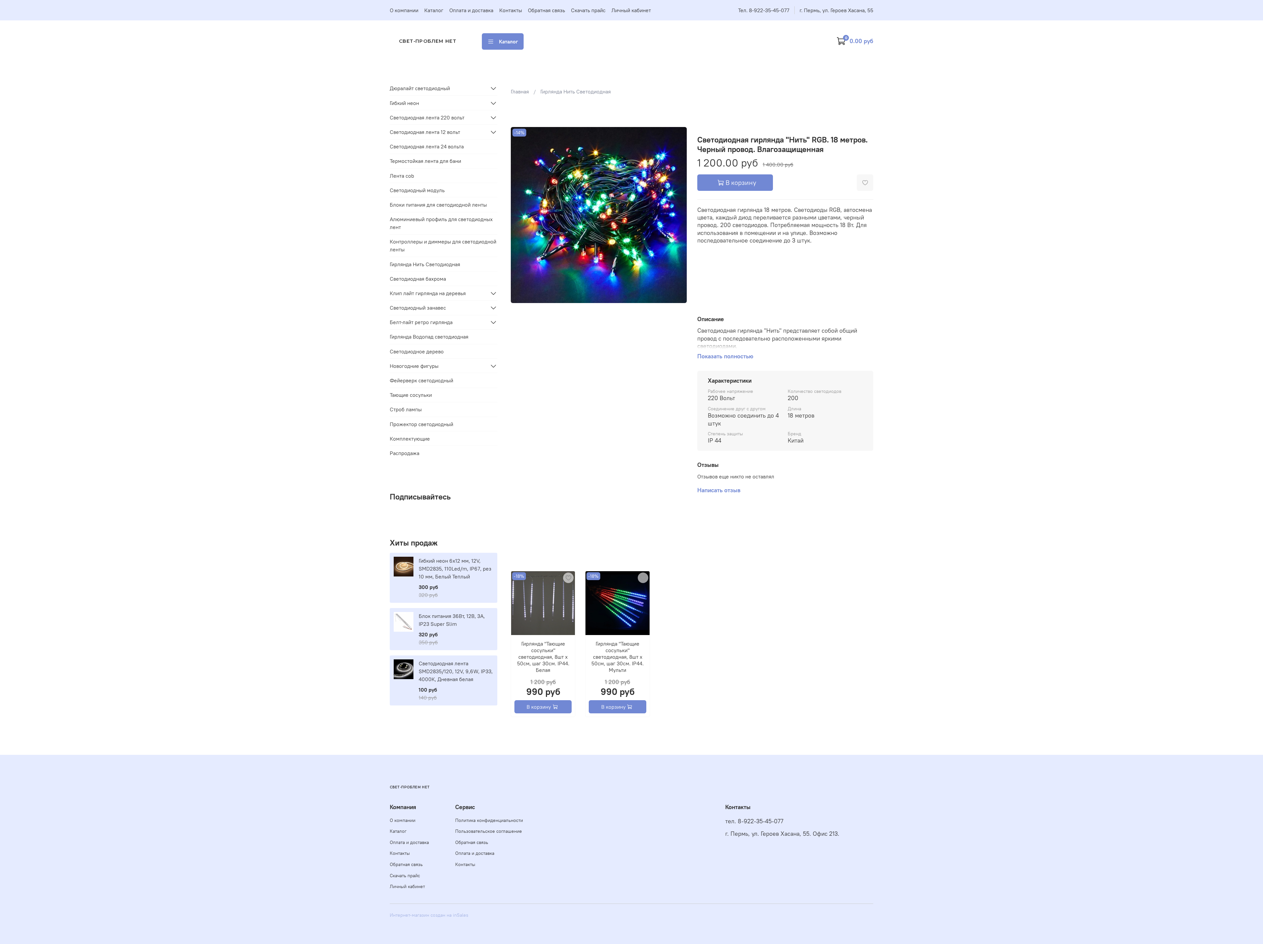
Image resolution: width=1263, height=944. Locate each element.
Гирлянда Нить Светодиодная (575, 91)
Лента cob (402, 175)
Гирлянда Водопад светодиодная (429, 336)
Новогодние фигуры (414, 366)
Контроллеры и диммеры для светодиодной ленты (443, 245)
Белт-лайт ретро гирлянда (421, 322)
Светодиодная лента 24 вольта (427, 146)
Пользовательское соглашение (488, 831)
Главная (520, 91)
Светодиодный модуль (417, 190)
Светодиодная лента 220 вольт (427, 117)
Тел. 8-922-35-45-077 (763, 10)
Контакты (510, 10)
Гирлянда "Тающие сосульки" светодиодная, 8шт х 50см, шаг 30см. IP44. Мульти (617, 657)
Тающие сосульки (411, 395)
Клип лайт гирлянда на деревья (428, 293)
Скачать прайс (588, 10)
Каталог (433, 10)
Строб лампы (406, 409)
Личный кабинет (631, 10)
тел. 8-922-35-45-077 (754, 821)
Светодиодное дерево (417, 351)
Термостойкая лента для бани (425, 161)
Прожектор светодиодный (421, 424)
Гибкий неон (404, 103)
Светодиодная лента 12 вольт (425, 132)
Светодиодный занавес (418, 307)
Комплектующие (410, 438)
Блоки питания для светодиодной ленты (438, 204)
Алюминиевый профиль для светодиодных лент (441, 223)
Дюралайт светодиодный (420, 88)
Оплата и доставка (471, 10)
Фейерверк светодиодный (421, 380)
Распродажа (404, 453)
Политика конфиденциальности (489, 820)
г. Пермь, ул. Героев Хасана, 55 (836, 10)
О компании (404, 10)
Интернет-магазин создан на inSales (429, 915)
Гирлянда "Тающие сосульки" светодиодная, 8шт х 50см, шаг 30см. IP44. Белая (543, 657)
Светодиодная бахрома (418, 278)
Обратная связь (546, 10)
